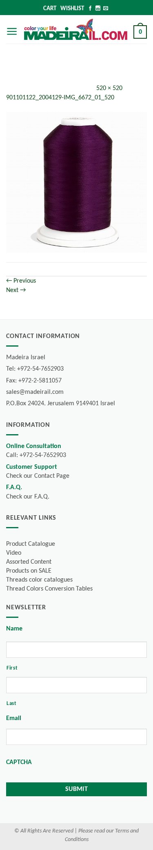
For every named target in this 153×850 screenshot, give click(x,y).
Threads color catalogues (39, 580)
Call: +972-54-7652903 (36, 455)
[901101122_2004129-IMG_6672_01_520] (76, 182)
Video (13, 553)
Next (16, 290)
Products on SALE (28, 571)
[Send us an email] (105, 9)
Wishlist (72, 9)
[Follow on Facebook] (90, 9)
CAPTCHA (19, 762)
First (12, 668)
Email (13, 718)
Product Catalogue (30, 544)
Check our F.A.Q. (27, 497)
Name (14, 629)
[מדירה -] (75, 29)
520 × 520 (109, 88)
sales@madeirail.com (35, 392)
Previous (21, 281)
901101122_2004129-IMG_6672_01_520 (60, 97)
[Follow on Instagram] (97, 9)
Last (12, 703)
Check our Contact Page (37, 476)
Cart (49, 9)
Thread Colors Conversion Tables (49, 589)
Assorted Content (28, 562)
